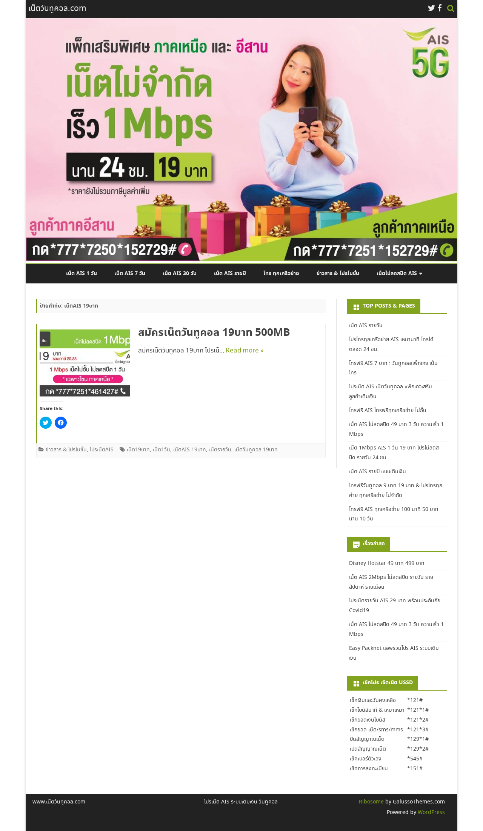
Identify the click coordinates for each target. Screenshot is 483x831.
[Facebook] (439, 9)
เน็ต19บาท (138, 450)
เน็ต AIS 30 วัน (180, 273)
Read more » (245, 350)
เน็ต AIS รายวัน (366, 325)
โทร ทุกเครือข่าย (281, 273)
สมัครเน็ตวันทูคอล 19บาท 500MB (214, 333)
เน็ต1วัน (161, 450)
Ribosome (371, 802)
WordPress (430, 812)
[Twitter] (431, 9)
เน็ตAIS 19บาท (189, 450)
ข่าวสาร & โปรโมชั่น (338, 273)
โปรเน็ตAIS (102, 450)
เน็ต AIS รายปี (230, 273)
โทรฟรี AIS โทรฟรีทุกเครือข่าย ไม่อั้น (387, 410)
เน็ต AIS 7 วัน (129, 273)
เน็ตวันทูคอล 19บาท (256, 450)
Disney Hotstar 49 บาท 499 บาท (387, 563)
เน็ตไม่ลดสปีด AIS (397, 273)
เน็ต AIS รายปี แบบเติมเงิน (377, 472)
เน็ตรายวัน (220, 450)
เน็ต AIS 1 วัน (81, 273)
